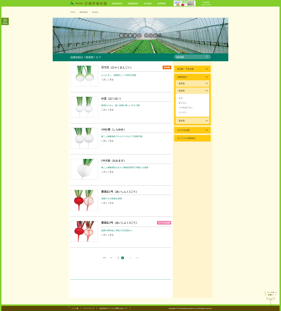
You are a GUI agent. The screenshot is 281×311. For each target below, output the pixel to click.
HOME (72, 12)
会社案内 (148, 3)
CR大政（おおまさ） (113, 160)
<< (104, 258)
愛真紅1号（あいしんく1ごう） (119, 191)
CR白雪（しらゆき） (113, 129)
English (206, 3)
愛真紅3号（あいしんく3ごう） (119, 222)
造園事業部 (133, 3)
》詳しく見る (107, 79)
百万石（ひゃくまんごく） (117, 67)
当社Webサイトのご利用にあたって (113, 308)
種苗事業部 (117, 3)
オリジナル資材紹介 (186, 138)
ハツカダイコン (186, 107)
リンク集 (74, 308)
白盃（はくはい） (111, 98)
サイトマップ (89, 308)
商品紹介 (95, 12)
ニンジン (183, 112)
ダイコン (183, 103)
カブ (181, 98)
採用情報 (161, 3)
